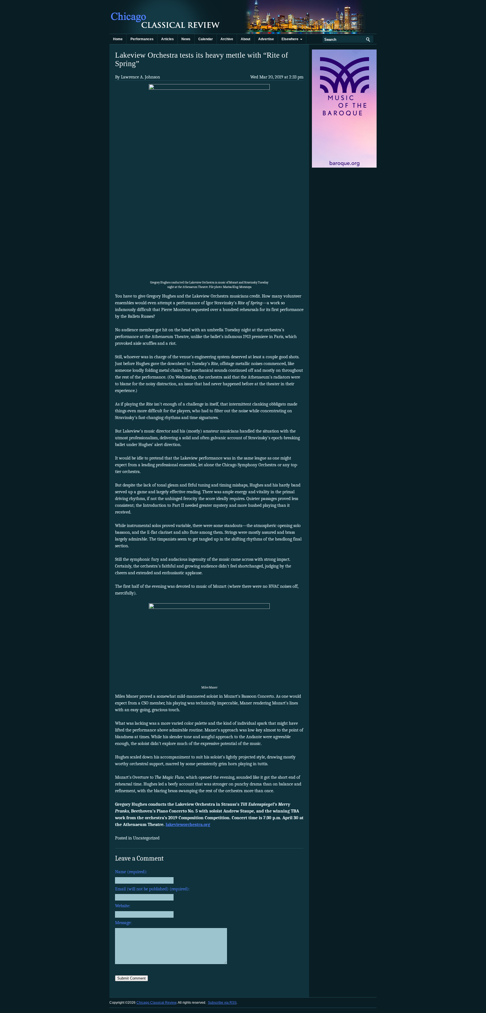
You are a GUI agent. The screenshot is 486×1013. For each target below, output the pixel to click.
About (245, 39)
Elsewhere (291, 39)
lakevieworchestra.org (188, 824)
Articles (167, 39)
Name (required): (131, 871)
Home (118, 39)
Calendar (205, 39)
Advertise (266, 39)
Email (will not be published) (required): (152, 889)
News (185, 39)
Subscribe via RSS (222, 1003)
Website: (122, 905)
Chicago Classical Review (165, 17)
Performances (142, 39)
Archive (226, 39)
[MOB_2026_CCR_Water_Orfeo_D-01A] (344, 166)
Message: (123, 922)
